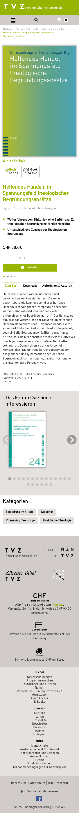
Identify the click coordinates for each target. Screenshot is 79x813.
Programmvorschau (39, 681)
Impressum (18, 783)
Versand (58, 605)
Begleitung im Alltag (19, 512)
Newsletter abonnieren (41, 791)
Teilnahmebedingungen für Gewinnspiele (40, 767)
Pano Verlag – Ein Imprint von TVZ (39, 691)
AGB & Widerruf (57, 783)
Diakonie (47, 512)
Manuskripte (39, 746)
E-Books (39, 702)
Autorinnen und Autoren (39, 684)
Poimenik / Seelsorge (20, 520)
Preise (39, 760)
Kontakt (39, 713)
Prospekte (40, 720)
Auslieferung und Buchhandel (39, 749)
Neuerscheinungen (39, 677)
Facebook (39, 728)
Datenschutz (36, 783)
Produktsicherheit (39, 764)
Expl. (22, 258)
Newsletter (39, 724)
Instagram (39, 735)
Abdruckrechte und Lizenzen (39, 753)
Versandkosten (39, 757)
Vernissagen (39, 695)
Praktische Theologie (57, 520)
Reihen (39, 688)
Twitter (39, 731)
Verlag (39, 717)
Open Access (39, 698)
